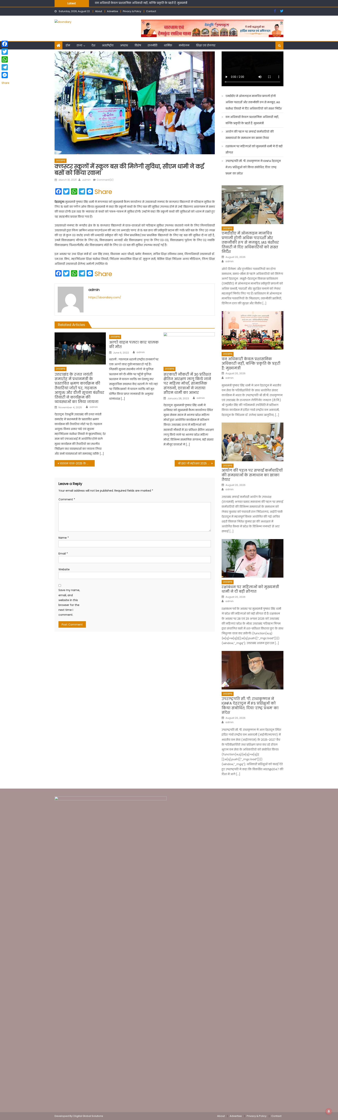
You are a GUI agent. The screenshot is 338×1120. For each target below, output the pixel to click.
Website (64, 569)
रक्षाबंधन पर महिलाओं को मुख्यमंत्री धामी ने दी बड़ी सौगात (254, 149)
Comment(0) (105, 180)
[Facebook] (5, 44)
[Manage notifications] (329, 1111)
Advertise (112, 11)
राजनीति (152, 45)
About (98, 11)
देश (93, 45)
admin (86, 180)
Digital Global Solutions (88, 1116)
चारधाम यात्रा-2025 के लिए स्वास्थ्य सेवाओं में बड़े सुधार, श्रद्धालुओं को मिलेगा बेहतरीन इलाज (77, 463)
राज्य (79, 45)
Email (63, 554)
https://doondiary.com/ (104, 297)
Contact (151, 11)
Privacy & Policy (132, 11)
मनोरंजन (184, 45)
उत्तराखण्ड (60, 160)
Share (103, 192)
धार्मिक (168, 45)
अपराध (124, 45)
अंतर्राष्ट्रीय (107, 45)
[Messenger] (5, 75)
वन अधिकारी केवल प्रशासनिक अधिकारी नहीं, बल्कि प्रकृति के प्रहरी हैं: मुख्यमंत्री (252, 120)
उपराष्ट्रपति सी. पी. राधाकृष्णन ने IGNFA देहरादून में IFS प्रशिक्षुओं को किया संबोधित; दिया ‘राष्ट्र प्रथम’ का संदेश (253, 167)
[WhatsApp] (5, 59)
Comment (66, 499)
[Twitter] (5, 52)
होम (68, 45)
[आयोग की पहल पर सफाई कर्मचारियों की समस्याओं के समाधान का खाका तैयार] (252, 442)
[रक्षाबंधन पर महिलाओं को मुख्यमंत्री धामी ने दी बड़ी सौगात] (252, 558)
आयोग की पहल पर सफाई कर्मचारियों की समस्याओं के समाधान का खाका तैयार (141, 3)
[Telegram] (5, 67)
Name (63, 538)
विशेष (138, 45)
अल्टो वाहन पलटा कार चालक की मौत (134, 344)
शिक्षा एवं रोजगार (205, 45)
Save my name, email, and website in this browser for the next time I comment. (69, 602)
